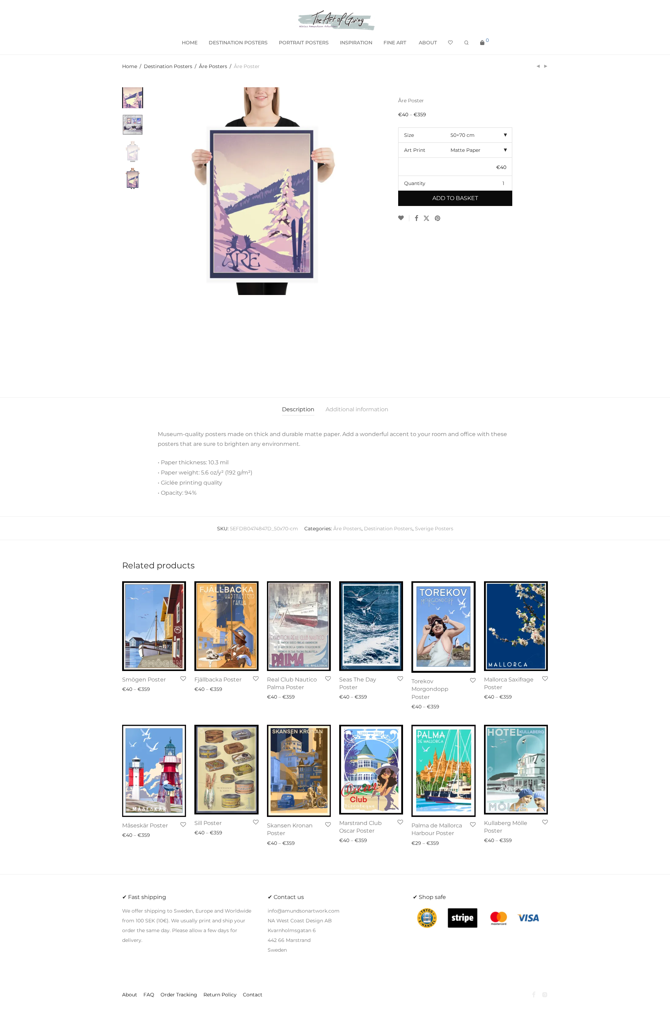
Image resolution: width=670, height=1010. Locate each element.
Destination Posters (168, 66)
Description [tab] (298, 409)
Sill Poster (208, 823)
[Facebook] (533, 994)
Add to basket (455, 198)
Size (409, 135)
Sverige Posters (434, 528)
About (428, 42)
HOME (190, 42)
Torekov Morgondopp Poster (429, 689)
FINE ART (395, 42)
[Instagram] (545, 994)
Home (129, 66)
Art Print (414, 150)
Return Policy (220, 994)
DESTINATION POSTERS (238, 42)
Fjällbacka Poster (217, 679)
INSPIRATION (356, 42)
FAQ (148, 994)
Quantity (414, 183)
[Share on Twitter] (426, 218)
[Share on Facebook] (416, 218)
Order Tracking (179, 994)
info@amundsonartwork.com (304, 911)
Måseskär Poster (145, 825)
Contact (252, 994)
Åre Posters (213, 66)
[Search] (467, 43)
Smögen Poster (144, 679)
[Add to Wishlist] (403, 218)
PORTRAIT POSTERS (304, 42)
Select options (137, 689)
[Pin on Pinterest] (438, 218)
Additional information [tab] (357, 409)
